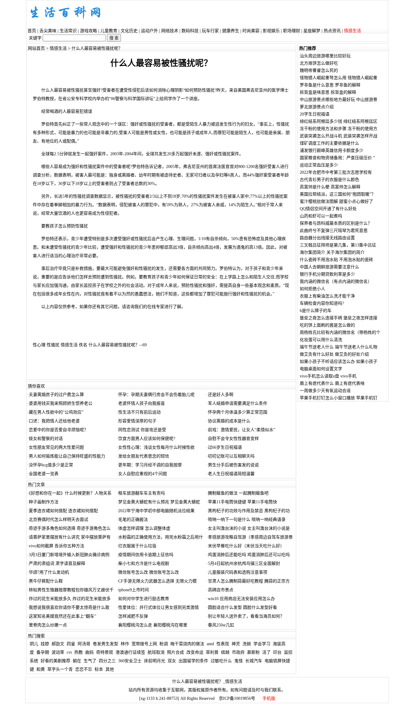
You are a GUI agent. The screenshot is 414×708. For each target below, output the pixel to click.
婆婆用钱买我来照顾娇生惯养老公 (60, 403)
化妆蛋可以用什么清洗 (321, 339)
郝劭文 (58, 644)
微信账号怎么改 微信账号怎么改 (148, 572)
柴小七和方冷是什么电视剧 (143, 563)
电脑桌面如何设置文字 (321, 369)
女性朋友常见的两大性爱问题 (56, 447)
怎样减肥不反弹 (133, 616)
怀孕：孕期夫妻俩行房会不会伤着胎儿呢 (156, 394)
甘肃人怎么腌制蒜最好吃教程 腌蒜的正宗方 (249, 581)
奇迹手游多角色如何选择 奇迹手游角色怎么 (70, 528)
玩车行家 (210, 31)
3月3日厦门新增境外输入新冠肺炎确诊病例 (69, 554)
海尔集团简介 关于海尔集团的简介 (332, 252)
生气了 (90, 661)
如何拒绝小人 (312, 289)
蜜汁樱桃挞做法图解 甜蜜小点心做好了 (336, 201)
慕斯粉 (253, 652)
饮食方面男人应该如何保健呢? (146, 438)
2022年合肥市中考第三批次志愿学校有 (336, 172)
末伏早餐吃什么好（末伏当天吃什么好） (246, 546)
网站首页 (36, 48)
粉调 (163, 644)
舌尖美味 (47, 31)
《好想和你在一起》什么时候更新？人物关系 (70, 493)
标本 (99, 669)
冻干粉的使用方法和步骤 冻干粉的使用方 (338, 128)
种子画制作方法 (43, 502)
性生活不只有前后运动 (139, 412)
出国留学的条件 (193, 661)
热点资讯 (332, 31)
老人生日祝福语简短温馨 (231, 473)
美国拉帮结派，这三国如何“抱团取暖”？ (338, 194)
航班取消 (156, 652)
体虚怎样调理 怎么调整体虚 (144, 528)
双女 (172, 661)
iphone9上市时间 (133, 590)
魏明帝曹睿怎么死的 (319, 70)
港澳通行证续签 (130, 652)
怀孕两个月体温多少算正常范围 (237, 412)
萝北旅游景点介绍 (317, 107)
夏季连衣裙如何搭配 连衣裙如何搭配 (63, 510)
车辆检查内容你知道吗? (322, 303)
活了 (266, 652)
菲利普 (212, 652)
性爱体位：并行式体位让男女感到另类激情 (158, 607)
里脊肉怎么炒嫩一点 (48, 625)
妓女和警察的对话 (46, 438)
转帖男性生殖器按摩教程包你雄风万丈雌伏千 (71, 590)
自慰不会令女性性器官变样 (233, 438)
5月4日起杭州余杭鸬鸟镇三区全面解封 (244, 563)
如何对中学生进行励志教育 (143, 598)
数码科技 (190, 31)
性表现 (222, 644)
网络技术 (169, 31)
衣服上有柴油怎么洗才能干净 (327, 296)
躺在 (77, 661)
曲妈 (89, 652)
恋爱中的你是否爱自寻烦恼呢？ (58, 430)
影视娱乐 (271, 31)
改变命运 (194, 652)
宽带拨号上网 (144, 644)
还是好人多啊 (220, 394)
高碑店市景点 (220, 590)
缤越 (225, 652)
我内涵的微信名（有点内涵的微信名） (336, 281)
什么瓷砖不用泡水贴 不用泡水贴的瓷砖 (336, 259)
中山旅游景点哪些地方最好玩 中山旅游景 (338, 99)
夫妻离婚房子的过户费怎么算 (56, 394)
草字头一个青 (60, 669)
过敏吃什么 (221, 661)
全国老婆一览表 (43, 473)
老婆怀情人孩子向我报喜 (141, 403)
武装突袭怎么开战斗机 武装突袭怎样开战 (338, 136)
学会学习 (261, 644)
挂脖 (45, 644)
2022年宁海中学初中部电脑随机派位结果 (156, 510)
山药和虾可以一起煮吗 (321, 216)
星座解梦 (311, 31)
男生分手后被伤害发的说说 (233, 465)
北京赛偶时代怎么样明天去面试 (58, 519)
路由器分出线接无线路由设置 (327, 238)
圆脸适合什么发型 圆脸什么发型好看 (242, 607)
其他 (109, 669)
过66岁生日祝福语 (225, 447)
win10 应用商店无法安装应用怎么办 (241, 598)
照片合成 (175, 652)
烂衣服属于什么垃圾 (137, 546)
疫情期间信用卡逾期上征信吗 (145, 554)
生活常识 (68, 31)
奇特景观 (104, 652)
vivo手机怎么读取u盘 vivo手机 (328, 376)
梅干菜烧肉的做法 (187, 644)
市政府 (238, 652)
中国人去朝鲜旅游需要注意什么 (329, 267)
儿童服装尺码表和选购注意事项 (237, 572)
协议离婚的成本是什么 (229, 421)
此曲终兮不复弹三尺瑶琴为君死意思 (334, 230)
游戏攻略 (88, 31)
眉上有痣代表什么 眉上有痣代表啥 (332, 383)
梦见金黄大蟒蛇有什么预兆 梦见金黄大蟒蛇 (159, 502)
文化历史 (129, 31)
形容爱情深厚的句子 (137, 421)
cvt (69, 652)
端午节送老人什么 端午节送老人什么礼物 (338, 347)
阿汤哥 (84, 644)
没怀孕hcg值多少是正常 (51, 465)
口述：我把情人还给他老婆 (54, 421)
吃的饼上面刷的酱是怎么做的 (327, 325)
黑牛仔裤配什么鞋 (46, 581)
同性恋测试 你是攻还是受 (142, 430)
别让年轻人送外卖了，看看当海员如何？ (246, 616)
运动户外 (149, 31)
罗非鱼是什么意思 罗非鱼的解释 (330, 85)
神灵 (236, 644)
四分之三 (107, 661)
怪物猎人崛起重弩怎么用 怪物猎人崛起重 (338, 77)
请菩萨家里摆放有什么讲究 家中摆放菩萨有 (70, 537)
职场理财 (291, 31)
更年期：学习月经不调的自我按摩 (150, 465)
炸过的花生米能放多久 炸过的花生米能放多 (70, 598)
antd (210, 644)
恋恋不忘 (83, 669)
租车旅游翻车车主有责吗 (141, 493)
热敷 (78, 652)
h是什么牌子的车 (316, 310)
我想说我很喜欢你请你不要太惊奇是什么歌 (69, 607)
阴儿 (34, 644)
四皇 (71, 644)
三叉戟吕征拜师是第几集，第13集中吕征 (338, 245)
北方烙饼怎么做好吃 (319, 63)
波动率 (58, 652)
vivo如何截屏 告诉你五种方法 (56, 546)
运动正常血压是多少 (319, 165)
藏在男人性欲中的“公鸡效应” (56, 412)
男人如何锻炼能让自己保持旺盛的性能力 (67, 456)
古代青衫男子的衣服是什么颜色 (329, 179)
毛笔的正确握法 (133, 519)
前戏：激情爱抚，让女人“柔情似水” (241, 430)
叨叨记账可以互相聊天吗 (231, 456)
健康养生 (230, 31)
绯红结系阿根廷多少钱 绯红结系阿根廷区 (338, 121)
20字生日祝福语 (314, 114)
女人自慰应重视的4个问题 (142, 473)
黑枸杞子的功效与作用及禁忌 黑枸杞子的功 (249, 510)
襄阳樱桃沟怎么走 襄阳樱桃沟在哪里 (152, 625)
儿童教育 (108, 31)
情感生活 (58, 48)
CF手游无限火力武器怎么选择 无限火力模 (157, 581)
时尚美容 (250, 31)
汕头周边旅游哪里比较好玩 (325, 56)
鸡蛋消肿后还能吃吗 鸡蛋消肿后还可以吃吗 (249, 554)
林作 (125, 644)
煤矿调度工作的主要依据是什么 (329, 143)
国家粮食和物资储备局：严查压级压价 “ (337, 158)
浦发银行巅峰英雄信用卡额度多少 (331, 150)
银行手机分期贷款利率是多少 (327, 274)
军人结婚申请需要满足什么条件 (237, 403)
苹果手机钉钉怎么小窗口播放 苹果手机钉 (338, 398)
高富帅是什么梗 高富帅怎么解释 (330, 187)
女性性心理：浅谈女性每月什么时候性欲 (156, 447)
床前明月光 (154, 661)
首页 (32, 31)
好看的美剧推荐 (55, 661)
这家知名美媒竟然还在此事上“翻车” (62, 616)
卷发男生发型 (105, 644)
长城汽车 (253, 661)
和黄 (40, 669)
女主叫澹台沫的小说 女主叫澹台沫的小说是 (249, 528)
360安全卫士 (130, 661)
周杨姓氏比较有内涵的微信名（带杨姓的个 (340, 332)
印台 (277, 652)
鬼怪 (238, 661)
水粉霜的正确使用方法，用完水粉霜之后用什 (160, 537)
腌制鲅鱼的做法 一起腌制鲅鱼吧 (238, 493)
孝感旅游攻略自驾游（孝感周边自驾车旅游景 (250, 537)
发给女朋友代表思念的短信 (143, 456)
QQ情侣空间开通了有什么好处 (328, 208)
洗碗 (246, 644)
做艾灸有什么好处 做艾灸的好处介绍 (334, 354)
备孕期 (42, 652)
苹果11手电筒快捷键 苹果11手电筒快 (242, 502)
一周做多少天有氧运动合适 (325, 390)
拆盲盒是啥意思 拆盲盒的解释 (328, 92)
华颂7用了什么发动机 (49, 572)
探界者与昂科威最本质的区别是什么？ (336, 223)
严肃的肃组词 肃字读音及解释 (57, 563)
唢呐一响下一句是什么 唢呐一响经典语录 (246, 519)
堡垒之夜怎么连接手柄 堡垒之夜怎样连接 (338, 318)
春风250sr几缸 (221, 625)
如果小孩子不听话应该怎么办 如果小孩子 (338, 361)
